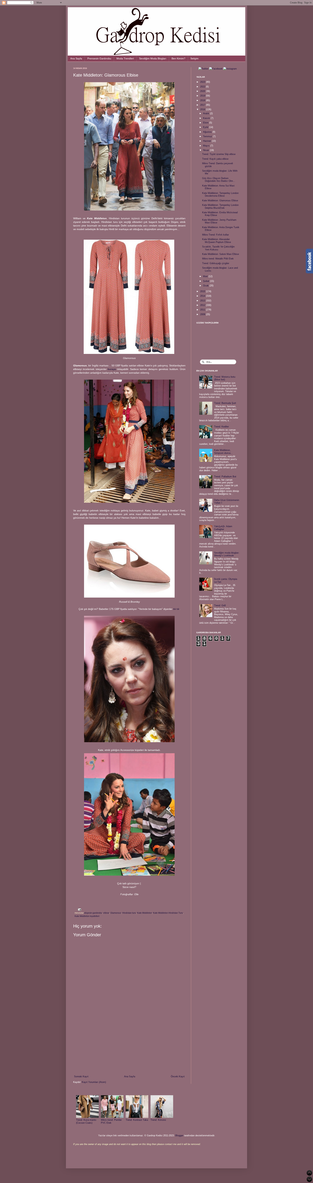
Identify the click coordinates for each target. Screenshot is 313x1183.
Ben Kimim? (178, 58)
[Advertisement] (129, 1045)
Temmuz (208, 136)
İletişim (195, 58)
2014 (203, 296)
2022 (203, 86)
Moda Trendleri (125, 58)
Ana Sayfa (76, 58)
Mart (205, 276)
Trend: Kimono (158, 1120)
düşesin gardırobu (93, 913)
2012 (203, 305)
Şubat (206, 281)
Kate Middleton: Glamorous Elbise (220, 200)
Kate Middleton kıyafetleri (87, 916)
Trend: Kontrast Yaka (137, 1120)
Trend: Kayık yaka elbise (215, 158)
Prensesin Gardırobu (99, 58)
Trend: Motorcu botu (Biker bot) (224, 378)
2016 (203, 109)
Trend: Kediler (221, 426)
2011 (203, 309)
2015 (203, 291)
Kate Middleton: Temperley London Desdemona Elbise (220, 194)
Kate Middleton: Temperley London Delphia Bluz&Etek (220, 206)
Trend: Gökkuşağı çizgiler (215, 263)
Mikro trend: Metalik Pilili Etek (218, 258)
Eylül (206, 127)
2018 (203, 100)
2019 (203, 95)
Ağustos (207, 132)
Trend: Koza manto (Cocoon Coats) (86, 1121)
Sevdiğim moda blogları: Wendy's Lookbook (226, 554)
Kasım (207, 118)
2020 (203, 91)
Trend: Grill (220, 605)
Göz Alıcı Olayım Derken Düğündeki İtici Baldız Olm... (218, 179)
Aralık (206, 113)
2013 (203, 300)
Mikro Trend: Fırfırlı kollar (215, 234)
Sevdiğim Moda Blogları (152, 58)
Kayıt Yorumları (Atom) (94, 1082)
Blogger (179, 1135)
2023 (203, 82)
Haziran (207, 141)
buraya (112, 369)
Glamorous (115, 913)
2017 (203, 105)
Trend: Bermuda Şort (225, 403)
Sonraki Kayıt (81, 1076)
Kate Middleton (144, 913)
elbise (106, 913)
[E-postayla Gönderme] (79, 909)
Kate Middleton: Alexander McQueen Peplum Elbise (216, 240)
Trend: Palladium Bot (225, 476)
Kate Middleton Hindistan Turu (168, 913)
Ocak (206, 285)
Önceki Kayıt (178, 1076)
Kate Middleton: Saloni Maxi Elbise (220, 254)
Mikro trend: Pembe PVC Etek (111, 1121)
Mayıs (206, 145)
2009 (203, 314)
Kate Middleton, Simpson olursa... (223, 451)
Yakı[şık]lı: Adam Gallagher (223, 528)
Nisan (206, 150)
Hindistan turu (129, 913)
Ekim (206, 122)
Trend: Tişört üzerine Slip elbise (218, 154)
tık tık (176, 609)
